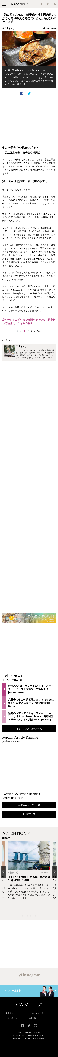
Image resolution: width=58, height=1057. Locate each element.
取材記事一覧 (29, 814)
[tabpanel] (29, 877)
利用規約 (10, 1013)
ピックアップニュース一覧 (29, 729)
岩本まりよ (9, 28)
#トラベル (7, 340)
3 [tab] (25, 916)
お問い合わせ (11, 1018)
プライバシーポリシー (39, 1013)
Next (54, 872)
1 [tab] (20, 916)
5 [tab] (30, 916)
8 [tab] (37, 916)
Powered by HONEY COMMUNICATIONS (29, 1039)
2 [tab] (22, 916)
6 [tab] (32, 916)
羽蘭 (12, 872)
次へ (39, 331)
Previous (3, 872)
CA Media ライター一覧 (29, 805)
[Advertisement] (29, 118)
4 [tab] (27, 916)
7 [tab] (35, 916)
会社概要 (33, 1018)
